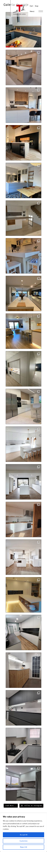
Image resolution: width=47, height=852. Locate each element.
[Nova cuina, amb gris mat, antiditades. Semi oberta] (23, 632)
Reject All (23, 847)
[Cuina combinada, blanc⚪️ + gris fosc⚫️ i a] (23, 29)
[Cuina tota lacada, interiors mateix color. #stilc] (23, 293)
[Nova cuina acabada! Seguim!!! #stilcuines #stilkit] (23, 331)
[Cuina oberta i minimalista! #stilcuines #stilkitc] (23, 482)
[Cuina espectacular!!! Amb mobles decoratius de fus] (23, 595)
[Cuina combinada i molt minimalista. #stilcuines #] (23, 406)
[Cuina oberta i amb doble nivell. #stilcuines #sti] (23, 142)
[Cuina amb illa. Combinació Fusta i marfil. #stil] (23, 67)
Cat (31, 6)
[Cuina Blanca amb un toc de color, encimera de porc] (23, 519)
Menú (32, 11)
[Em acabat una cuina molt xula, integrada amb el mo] (23, 369)
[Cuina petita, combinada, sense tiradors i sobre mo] (23, 670)
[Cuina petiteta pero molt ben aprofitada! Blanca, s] (23, 745)
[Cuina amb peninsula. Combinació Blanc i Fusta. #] (23, 105)
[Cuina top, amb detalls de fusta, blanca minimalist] (23, 557)
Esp (36, 6)
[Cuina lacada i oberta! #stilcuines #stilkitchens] (23, 180)
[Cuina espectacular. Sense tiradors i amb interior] (23, 708)
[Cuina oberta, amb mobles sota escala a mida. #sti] (23, 218)
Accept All (23, 835)
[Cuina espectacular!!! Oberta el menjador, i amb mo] (23, 444)
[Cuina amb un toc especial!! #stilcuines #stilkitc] (23, 255)
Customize (23, 841)
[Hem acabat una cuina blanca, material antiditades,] (23, 783)
